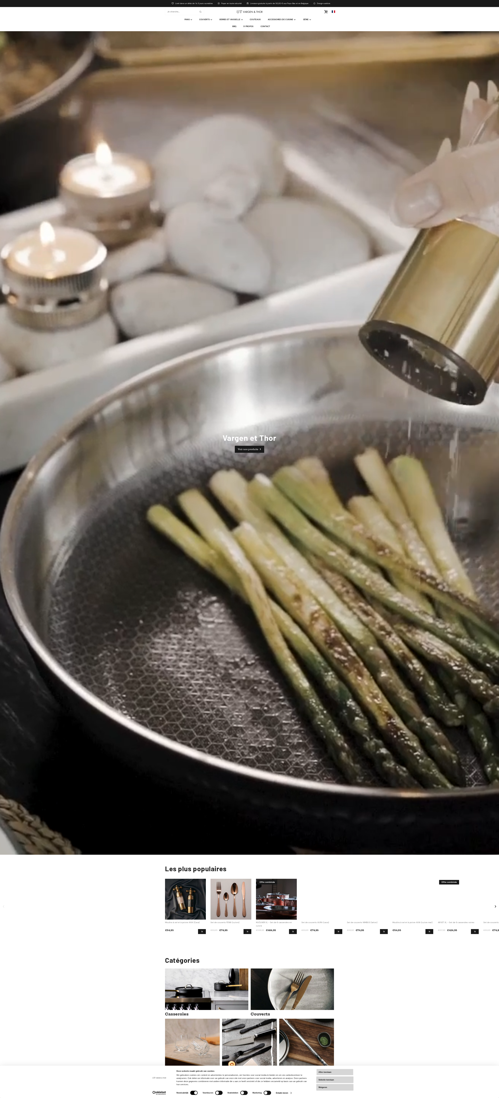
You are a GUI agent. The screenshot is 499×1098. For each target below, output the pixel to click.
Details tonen (282, 1093)
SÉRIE (306, 19)
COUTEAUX (255, 19)
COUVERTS (204, 19)
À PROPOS (248, 26)
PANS (187, 19)
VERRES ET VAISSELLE (229, 19)
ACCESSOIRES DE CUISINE (280, 19)
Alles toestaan (325, 1072)
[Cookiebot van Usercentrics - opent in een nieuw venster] (159, 1093)
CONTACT (265, 26)
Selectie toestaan (326, 1080)
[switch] (219, 1093)
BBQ (234, 26)
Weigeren (323, 1087)
